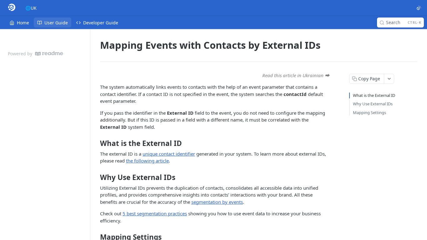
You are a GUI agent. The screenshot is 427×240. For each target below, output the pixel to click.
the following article (147, 161)
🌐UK (31, 8)
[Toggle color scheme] (419, 8)
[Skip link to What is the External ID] (95, 143)
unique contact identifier (169, 154)
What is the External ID (374, 95)
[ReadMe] (49, 53)
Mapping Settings (369, 112)
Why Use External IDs (373, 104)
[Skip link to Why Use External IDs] (95, 177)
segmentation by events (217, 202)
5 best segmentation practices (155, 213)
